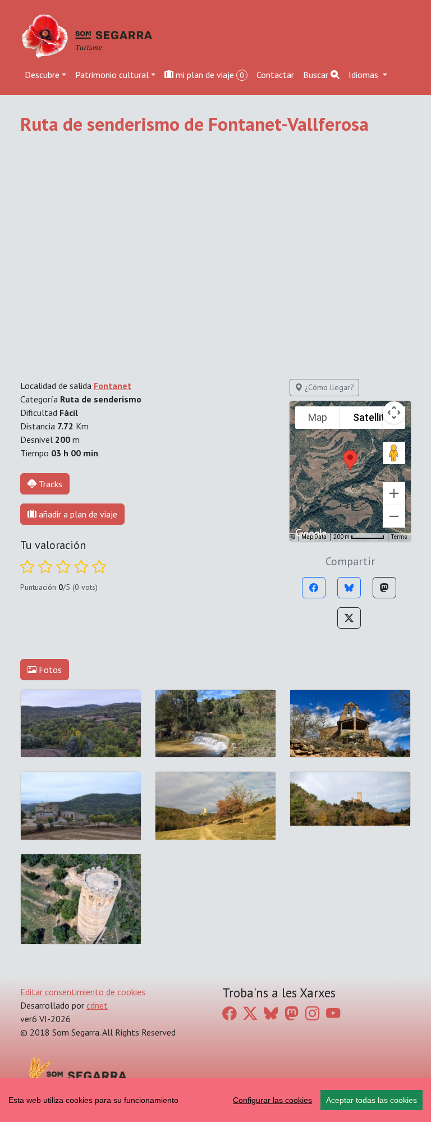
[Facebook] (313, 587)
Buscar (317, 74)
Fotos (49, 669)
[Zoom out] (394, 516)
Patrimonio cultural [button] (112, 74)
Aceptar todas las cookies (371, 1100)
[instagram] (312, 1013)
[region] (215, 1100)
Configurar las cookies (272, 1100)
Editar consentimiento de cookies (82, 991)
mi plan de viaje (208, 74)
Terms (399, 537)
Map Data (314, 537)
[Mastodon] (384, 587)
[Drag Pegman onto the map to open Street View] (394, 453)
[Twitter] (349, 618)
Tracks (50, 483)
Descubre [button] (42, 74)
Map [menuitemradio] (317, 417)
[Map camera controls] (394, 412)
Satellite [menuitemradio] (372, 417)
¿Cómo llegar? (328, 387)
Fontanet (112, 385)
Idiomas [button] (364, 74)
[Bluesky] (349, 587)
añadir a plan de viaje (76, 514)
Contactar (275, 74)
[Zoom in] (394, 493)
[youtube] (333, 1013)
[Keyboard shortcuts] (291, 537)
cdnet (97, 1005)
